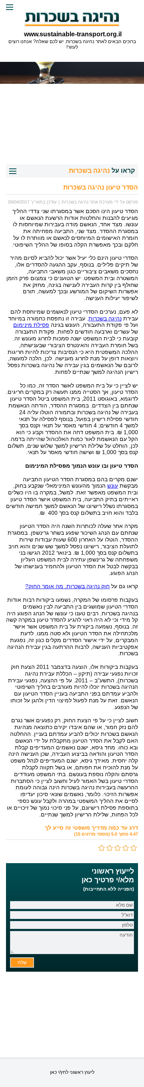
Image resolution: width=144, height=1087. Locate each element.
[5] (102, 848)
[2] (126, 848)
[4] (110, 848)
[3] (118, 848)
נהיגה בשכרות (105, 318)
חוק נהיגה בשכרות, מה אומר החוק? (67, 586)
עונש (112, 485)
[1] (134, 848)
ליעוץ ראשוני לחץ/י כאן (72, 1072)
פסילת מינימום (31, 325)
